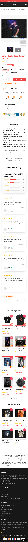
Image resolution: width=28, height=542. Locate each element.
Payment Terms (4, 507)
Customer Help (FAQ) (6, 513)
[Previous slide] (2, 28)
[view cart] (26, 4)
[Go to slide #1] (10, 50)
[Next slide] (25, 28)
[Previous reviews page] (17, 300)
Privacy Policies (4, 494)
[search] (23, 4)
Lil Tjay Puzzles (21, 9)
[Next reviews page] (25, 300)
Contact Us (3, 511)
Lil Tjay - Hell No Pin (19, 389)
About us (3, 490)
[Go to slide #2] (18, 50)
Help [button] (25, 540)
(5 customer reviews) (13, 62)
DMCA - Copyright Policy (6, 496)
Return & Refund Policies (6, 509)
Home (2, 9)
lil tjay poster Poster (20, 369)
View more (14, 398)
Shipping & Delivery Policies (7, 505)
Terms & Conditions (5, 492)
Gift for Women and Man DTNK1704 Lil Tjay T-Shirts (7, 328)
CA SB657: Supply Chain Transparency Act (11, 498)
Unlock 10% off (3, 535)
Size (3, 67)
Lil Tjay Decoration (10, 9)
